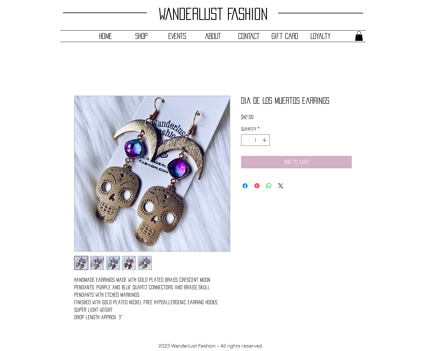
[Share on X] (280, 186)
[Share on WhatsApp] (269, 186)
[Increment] (265, 140)
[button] (359, 36)
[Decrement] (246, 140)
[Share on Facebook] (245, 186)
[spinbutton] (255, 140)
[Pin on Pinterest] (257, 186)
